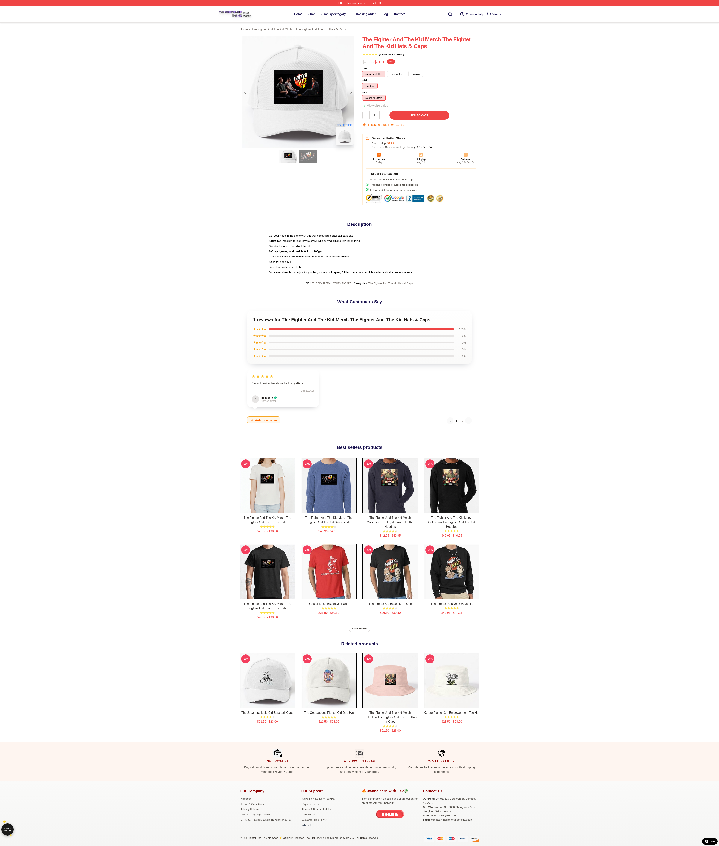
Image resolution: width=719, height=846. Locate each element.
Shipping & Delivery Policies (318, 798)
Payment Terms (311, 804)
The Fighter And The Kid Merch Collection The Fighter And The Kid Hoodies (390, 522)
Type (365, 67)
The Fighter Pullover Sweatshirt (452, 603)
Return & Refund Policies (316, 809)
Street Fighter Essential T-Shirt (329, 603)
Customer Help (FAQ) (314, 819)
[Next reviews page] (468, 420)
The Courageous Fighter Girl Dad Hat (329, 712)
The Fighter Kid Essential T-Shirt (390, 603)
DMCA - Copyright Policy (255, 814)
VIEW (267, 509)
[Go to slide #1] (288, 156)
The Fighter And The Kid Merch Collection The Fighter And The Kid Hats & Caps (390, 717)
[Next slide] (351, 92)
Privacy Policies (250, 809)
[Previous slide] (245, 92)
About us (246, 798)
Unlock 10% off (7, 829)
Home (244, 29)
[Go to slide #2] (308, 156)
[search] (450, 14)
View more (359, 628)
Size (365, 91)
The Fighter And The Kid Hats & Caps (321, 29)
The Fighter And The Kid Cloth (271, 29)
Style (365, 79)
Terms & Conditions (252, 804)
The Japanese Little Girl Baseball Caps (267, 712)
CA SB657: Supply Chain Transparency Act (266, 819)
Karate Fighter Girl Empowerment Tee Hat (451, 712)
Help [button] (712, 841)
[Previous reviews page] (450, 420)
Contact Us (308, 814)
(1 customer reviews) (391, 54)
